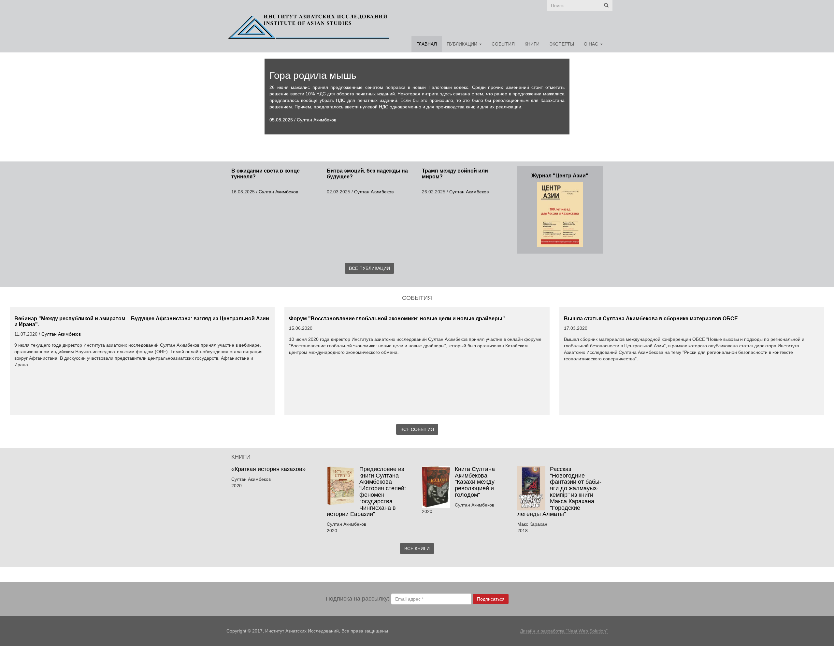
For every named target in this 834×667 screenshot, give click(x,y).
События (503, 44)
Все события (417, 429)
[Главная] (311, 26)
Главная (426, 44)
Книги (532, 44)
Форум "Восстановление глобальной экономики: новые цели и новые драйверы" (397, 318)
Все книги (417, 548)
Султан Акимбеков (316, 119)
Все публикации (369, 268)
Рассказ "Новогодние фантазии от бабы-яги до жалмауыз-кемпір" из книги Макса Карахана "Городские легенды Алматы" (559, 492)
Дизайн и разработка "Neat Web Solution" (564, 630)
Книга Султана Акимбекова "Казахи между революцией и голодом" (475, 482)
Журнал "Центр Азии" (559, 175)
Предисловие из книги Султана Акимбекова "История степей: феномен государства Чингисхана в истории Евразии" (366, 492)
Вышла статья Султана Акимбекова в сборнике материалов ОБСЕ (651, 318)
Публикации (463, 44)
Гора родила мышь (312, 75)
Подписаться (491, 599)
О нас (591, 44)
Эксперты (561, 44)
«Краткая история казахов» (269, 469)
